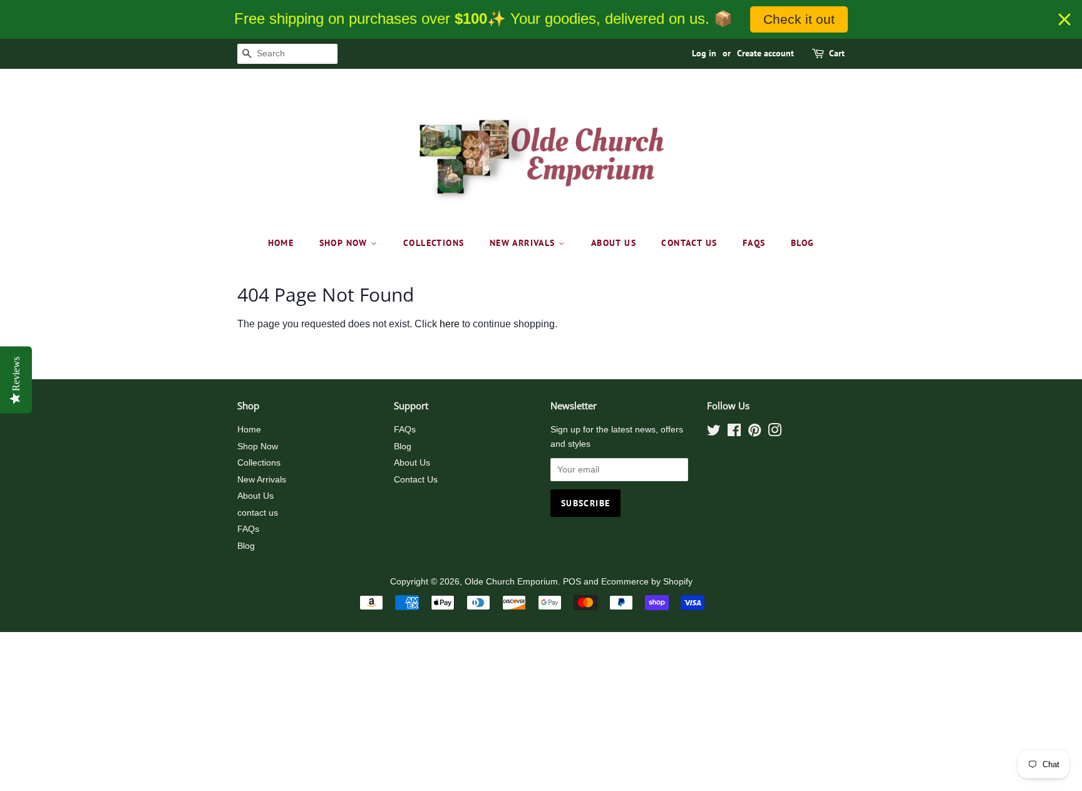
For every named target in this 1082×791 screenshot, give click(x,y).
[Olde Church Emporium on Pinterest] (754, 432)
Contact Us (416, 479)
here (450, 324)
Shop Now (345, 242)
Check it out (799, 19)
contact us (689, 242)
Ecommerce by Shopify (647, 581)
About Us (613, 242)
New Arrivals (524, 242)
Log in (704, 53)
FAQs (754, 242)
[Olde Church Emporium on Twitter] (714, 432)
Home (281, 242)
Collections (433, 242)
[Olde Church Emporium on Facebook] (734, 432)
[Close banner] (1064, 19)
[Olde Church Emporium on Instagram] (774, 432)
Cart (837, 53)
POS (572, 581)
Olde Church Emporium (511, 581)
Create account (765, 53)
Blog (803, 242)
